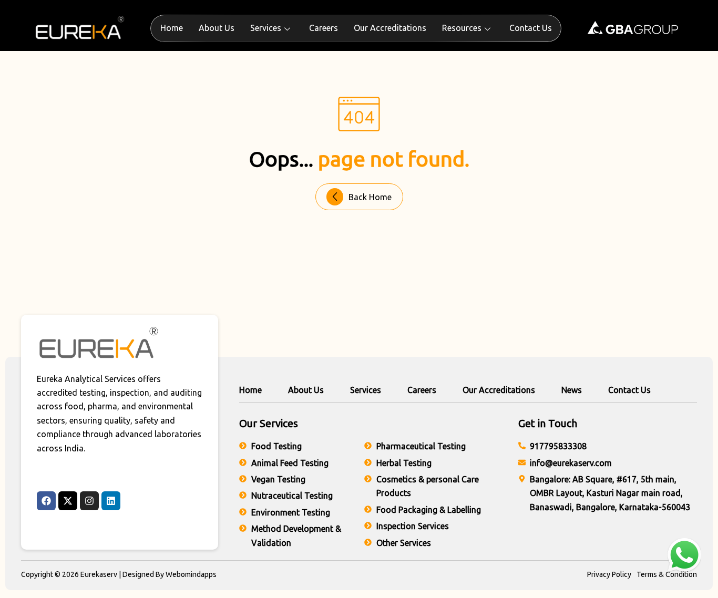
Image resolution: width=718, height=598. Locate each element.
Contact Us (530, 28)
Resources (461, 28)
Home (171, 28)
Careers (323, 28)
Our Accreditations (390, 28)
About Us (216, 28)
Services (265, 28)
